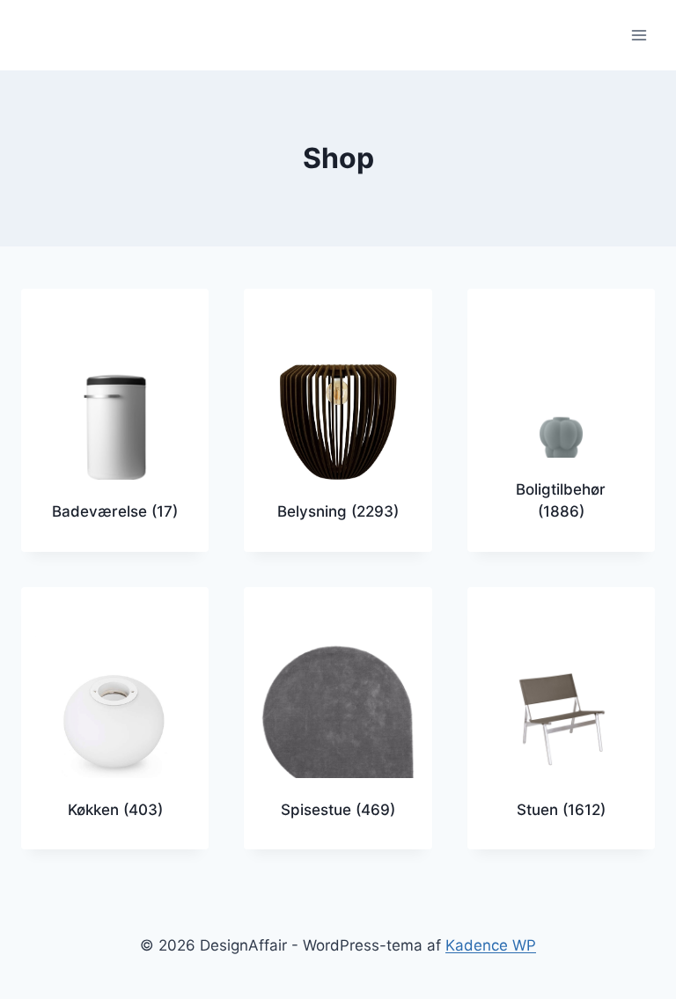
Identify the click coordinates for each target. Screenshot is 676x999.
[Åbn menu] (638, 34)
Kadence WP (490, 945)
